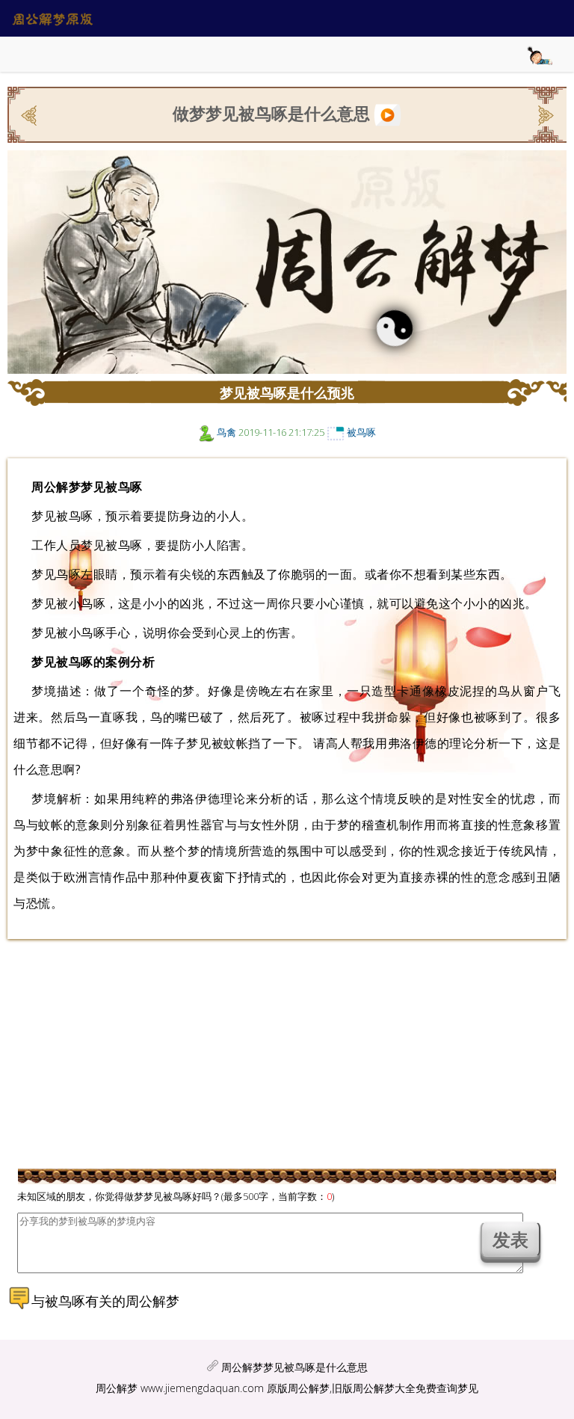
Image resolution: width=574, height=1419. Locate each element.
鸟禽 (226, 432)
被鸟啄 (361, 432)
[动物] (207, 432)
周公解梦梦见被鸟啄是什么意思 (294, 1367)
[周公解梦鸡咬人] (544, 113)
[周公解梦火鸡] (30, 113)
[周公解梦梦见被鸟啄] (387, 112)
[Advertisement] (272, 1055)
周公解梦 (117, 1388)
